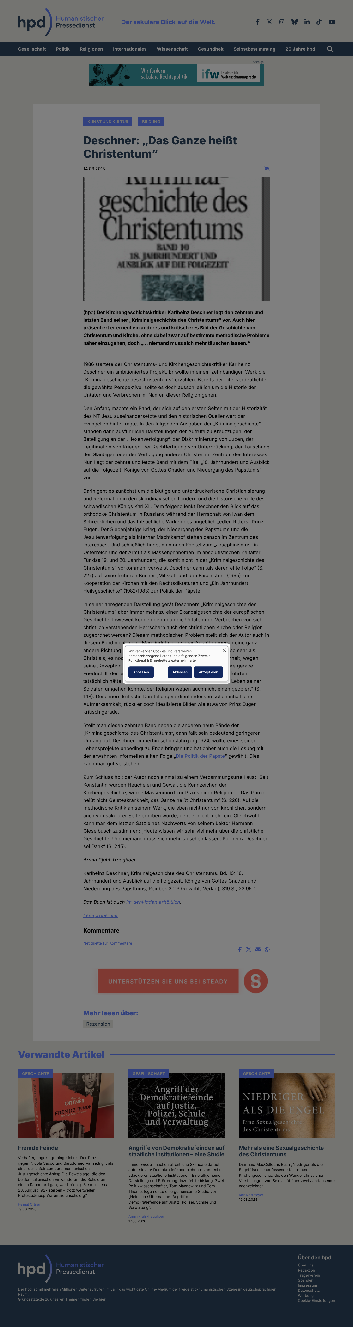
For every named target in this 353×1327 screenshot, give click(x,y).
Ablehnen (180, 672)
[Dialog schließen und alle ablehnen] (224, 649)
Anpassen (141, 672)
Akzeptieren (208, 672)
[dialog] (176, 663)
